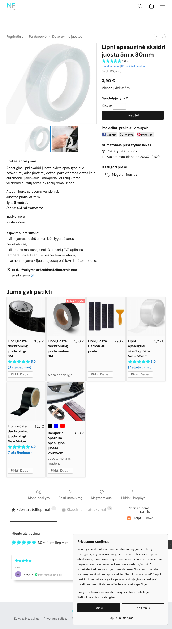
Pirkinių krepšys (133, 498)
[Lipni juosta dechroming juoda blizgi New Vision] (26, 401)
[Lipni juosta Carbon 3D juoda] (106, 316)
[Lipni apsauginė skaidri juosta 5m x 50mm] (146, 316)
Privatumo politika (56, 618)
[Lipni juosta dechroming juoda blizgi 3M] (26, 316)
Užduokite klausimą (133, 66)
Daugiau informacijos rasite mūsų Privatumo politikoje (113, 592)
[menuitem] (157, 37)
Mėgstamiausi (101, 498)
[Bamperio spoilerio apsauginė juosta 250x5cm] (66, 401)
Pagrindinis (14, 36)
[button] (11, 6)
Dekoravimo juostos (67, 36)
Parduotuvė (38, 36)
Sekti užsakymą (70, 498)
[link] (120, 616)
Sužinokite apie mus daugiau (96, 597)
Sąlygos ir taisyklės (26, 618)
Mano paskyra (39, 498)
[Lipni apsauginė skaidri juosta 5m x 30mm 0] (38, 139)
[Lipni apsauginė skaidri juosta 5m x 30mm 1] (65, 139)
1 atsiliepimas (111, 66)
